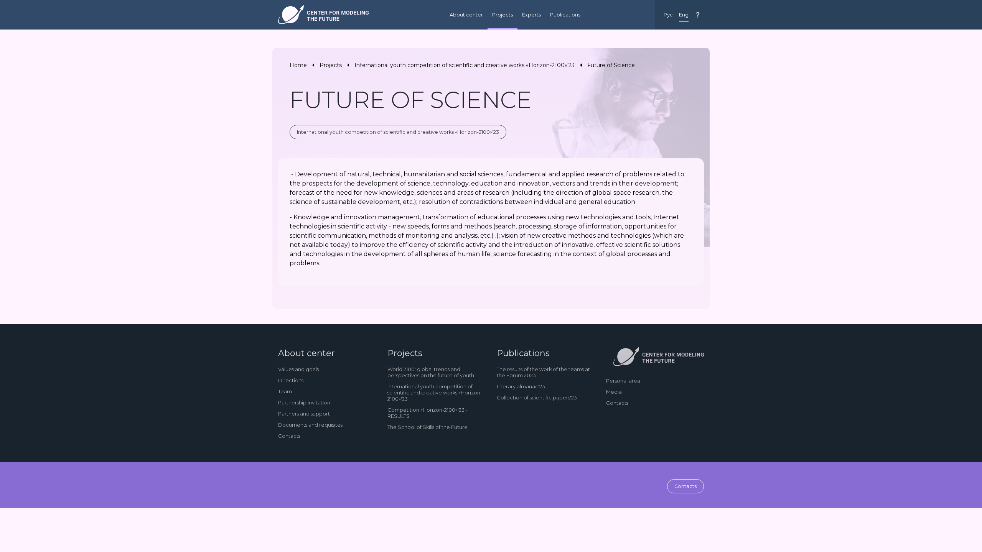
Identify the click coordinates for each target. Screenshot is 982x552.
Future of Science (611, 65)
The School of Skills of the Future (427, 427)
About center (466, 15)
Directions (290, 380)
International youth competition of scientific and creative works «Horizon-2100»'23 (464, 65)
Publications (565, 15)
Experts (531, 15)
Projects (502, 15)
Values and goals (298, 369)
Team (285, 391)
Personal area (623, 381)
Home (298, 65)
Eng (684, 15)
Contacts (289, 436)
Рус (668, 15)
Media (614, 392)
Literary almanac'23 (521, 386)
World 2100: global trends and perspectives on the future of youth (430, 372)
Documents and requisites (310, 425)
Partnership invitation (304, 402)
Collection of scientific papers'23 (537, 397)
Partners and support (304, 414)
